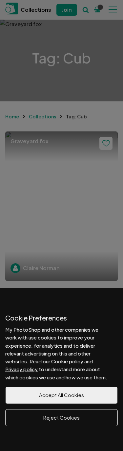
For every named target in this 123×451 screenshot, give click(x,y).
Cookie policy (67, 361)
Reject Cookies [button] (61, 417)
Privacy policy (21, 369)
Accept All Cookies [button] (61, 395)
